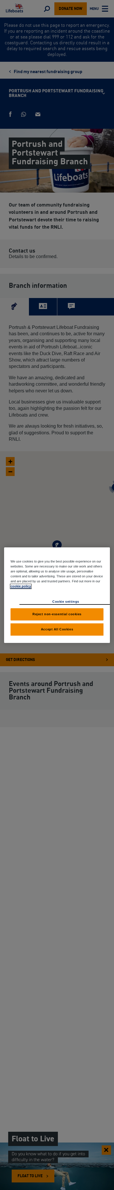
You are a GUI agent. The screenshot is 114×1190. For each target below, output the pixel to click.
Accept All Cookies (57, 629)
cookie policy (21, 586)
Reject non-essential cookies (57, 614)
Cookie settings (65, 601)
